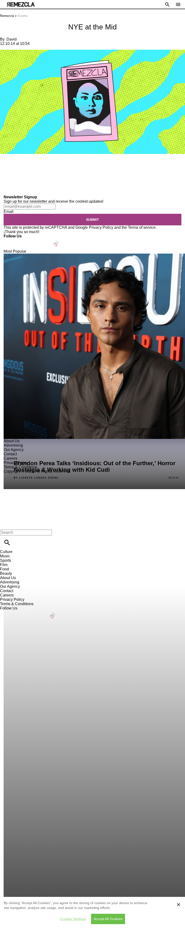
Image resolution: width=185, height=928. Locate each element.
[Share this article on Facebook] (18, 164)
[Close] (178, 904)
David (12, 39)
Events (23, 16)
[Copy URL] (11, 178)
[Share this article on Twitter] (29, 164)
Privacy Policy (101, 227)
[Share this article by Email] (40, 164)
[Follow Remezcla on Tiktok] (56, 240)
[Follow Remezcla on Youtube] (45, 240)
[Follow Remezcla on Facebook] (9, 240)
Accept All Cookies (108, 919)
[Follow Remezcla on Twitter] (21, 240)
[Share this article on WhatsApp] (6, 164)
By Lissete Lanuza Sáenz (36, 478)
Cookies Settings (73, 919)
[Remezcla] (20, 4)
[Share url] (5, 189)
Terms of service (142, 227)
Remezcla (7, 16)
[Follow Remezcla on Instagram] (33, 240)
